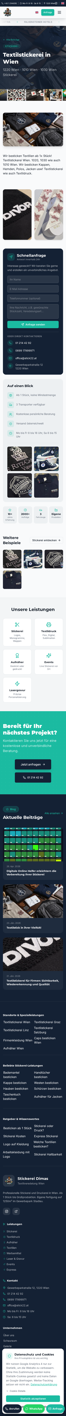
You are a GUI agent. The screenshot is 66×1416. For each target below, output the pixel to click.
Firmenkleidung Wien (17, 1040)
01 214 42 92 (23, 342)
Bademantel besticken (11, 1075)
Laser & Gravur (15, 1258)
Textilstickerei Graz (47, 1022)
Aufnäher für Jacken (48, 1096)
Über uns (8, 1335)
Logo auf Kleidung (16, 1144)
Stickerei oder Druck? (43, 1128)
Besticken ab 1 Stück (17, 1128)
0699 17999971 (24, 350)
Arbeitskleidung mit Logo (16, 1154)
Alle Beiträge (12, 39)
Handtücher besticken (42, 1075)
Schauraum (10, 1340)
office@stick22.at (26, 358)
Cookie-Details (17, 1391)
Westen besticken (46, 1083)
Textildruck (13, 1236)
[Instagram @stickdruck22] (56, 3)
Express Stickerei (46, 1136)
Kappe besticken (14, 1083)
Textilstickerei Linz (16, 1030)
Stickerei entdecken (44, 540)
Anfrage (47, 12)
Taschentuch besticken (11, 1097)
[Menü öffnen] (59, 12)
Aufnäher (12, 1242)
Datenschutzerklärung (44, 1384)
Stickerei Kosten (14, 1136)
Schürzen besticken (47, 1088)
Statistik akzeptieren (33, 1398)
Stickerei (12, 1231)
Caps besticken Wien (44, 1040)
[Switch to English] (63, 3)
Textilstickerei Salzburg (43, 1030)
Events (11, 1264)
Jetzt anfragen (31, 764)
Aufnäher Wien (13, 1048)
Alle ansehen (52, 813)
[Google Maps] (16, 1211)
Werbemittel (14, 1253)
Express (11, 1269)
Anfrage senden (35, 324)
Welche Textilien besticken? (45, 1144)
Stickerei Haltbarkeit (48, 1154)
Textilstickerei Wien (16, 1022)
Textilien (11, 1247)
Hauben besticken (15, 1088)
